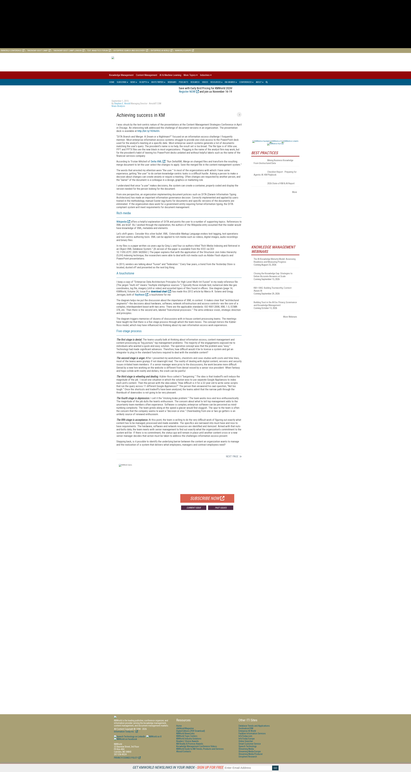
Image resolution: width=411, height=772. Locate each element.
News (132, 82)
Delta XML (156, 161)
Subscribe (121, 82)
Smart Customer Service (250, 743)
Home (111, 82)
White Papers (157, 82)
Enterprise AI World (160, 50)
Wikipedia (121, 221)
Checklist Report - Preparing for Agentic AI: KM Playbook (275, 173)
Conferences (245, 82)
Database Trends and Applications (254, 726)
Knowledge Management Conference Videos (196, 746)
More (294, 192)
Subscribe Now (204, 498)
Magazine (185, 728)
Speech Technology (248, 746)
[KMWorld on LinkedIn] (129, 736)
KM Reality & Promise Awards (189, 743)
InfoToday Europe (247, 738)
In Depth (143, 82)
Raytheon (140, 294)
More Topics (190, 75)
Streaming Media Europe (250, 751)
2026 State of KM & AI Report (281, 183)
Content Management (146, 75)
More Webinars (290, 316)
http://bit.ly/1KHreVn (148, 131)
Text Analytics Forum (97, 50)
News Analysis (118, 106)
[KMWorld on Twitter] (154, 736)
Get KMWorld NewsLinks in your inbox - (177, 767)
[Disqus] (179, 560)
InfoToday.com (245, 736)
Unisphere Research (248, 756)
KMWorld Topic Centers (186, 736)
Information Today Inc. (124, 731)
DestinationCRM (246, 728)
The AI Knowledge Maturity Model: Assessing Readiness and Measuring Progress (275, 260)
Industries (205, 75)
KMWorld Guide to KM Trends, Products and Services (200, 749)
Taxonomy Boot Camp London (67, 50)
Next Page (232, 456)
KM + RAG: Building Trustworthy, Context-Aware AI (273, 289)
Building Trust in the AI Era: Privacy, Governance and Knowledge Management (275, 304)
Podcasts (183, 82)
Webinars (172, 82)
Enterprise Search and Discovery (129, 50)
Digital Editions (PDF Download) (190, 731)
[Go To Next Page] (239, 114)
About (259, 82)
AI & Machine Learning (170, 75)
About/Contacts (183, 751)
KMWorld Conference (11, 50)
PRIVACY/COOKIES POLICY (126, 757)
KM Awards (230, 82)
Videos (205, 82)
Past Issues (221, 507)
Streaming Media (246, 749)
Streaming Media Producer (251, 754)
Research (195, 82)
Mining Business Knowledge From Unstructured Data (273, 162)
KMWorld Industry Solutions (188, 738)
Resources (215, 82)
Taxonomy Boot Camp (37, 50)
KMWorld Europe (183, 50)
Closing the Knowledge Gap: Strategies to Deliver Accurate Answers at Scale (273, 275)
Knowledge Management (121, 75)
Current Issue (194, 507)
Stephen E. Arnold (122, 103)
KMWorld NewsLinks (185, 733)
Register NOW (187, 91)
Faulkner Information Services (252, 733)
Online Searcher (246, 741)
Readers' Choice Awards (187, 741)
